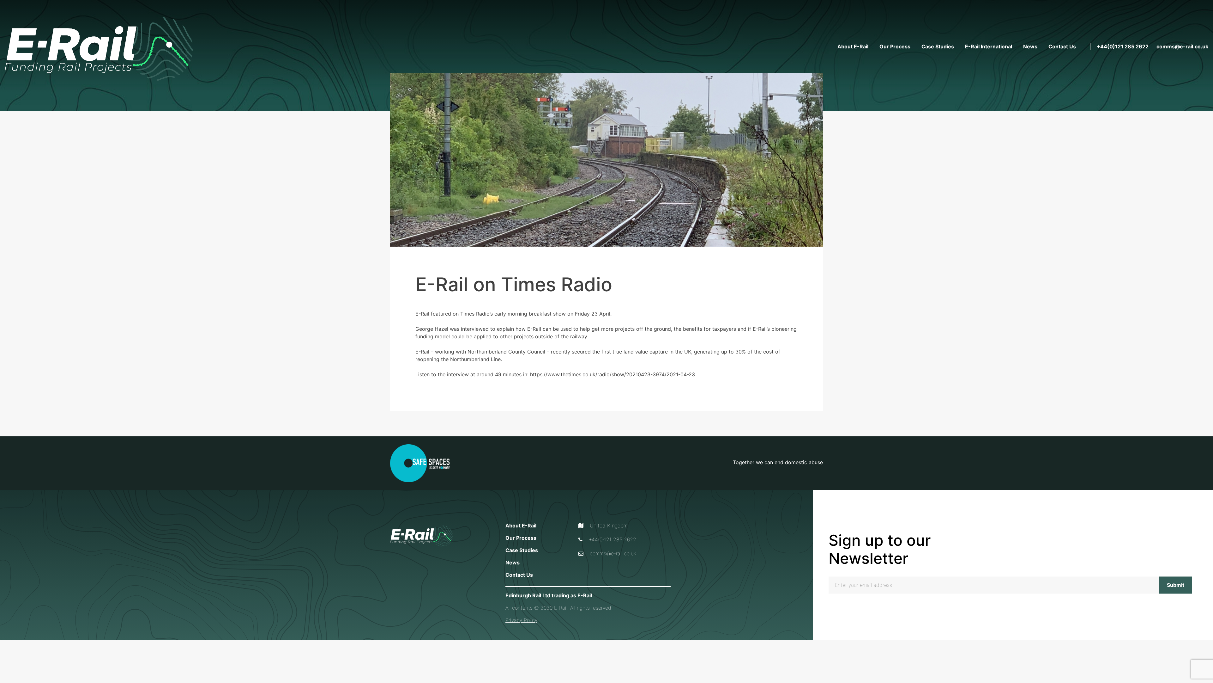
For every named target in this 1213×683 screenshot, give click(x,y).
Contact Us (1062, 46)
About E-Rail (852, 46)
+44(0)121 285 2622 (1123, 46)
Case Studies (937, 46)
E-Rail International (988, 46)
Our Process (894, 46)
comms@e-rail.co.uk (1182, 46)
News (1030, 46)
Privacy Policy (521, 620)
